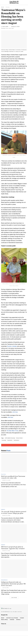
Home (2, 7)
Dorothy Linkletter (12, 346)
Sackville (10, 440)
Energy (3, 509)
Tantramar (16, 440)
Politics (3, 474)
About (2, 617)
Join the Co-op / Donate (12, 617)
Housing (7, 7)
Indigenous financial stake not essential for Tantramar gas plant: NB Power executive (13, 583)
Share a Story (4, 619)
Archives (18, 619)
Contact (22, 617)
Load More (14, 597)
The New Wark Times (12, 431)
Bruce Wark (5, 26)
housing (4, 440)
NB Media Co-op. (9, 611)
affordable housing (10, 438)
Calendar (12, 619)
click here (15, 412)
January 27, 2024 (15, 26)
